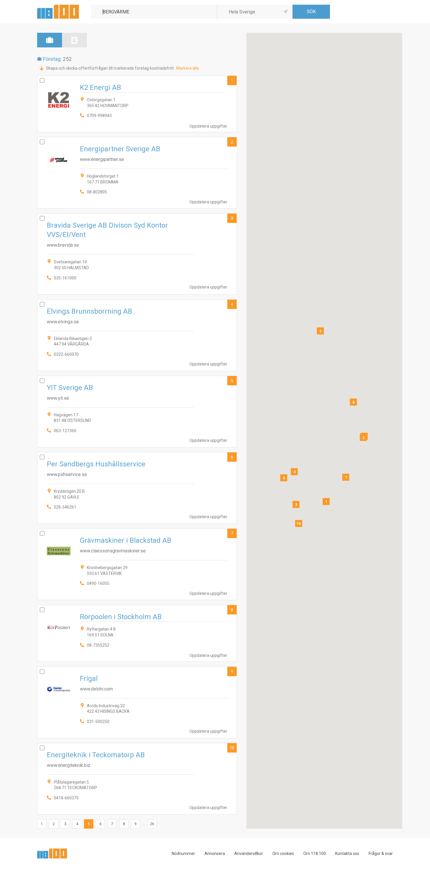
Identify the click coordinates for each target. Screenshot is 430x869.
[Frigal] (137, 702)
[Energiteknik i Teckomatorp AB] (137, 778)
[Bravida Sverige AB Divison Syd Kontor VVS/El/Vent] (137, 254)
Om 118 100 (314, 853)
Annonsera (214, 853)
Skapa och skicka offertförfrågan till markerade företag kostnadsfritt (110, 68)
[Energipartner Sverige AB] (137, 172)
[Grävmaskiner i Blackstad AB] (137, 564)
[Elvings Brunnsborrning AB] (137, 335)
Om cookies (283, 853)
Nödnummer (183, 853)
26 (152, 824)
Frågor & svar (381, 853)
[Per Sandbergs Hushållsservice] (137, 487)
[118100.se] (58, 7)
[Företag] (49, 40)
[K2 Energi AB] (137, 104)
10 (232, 748)
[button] (326, 501)
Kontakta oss (347, 853)
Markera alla (187, 68)
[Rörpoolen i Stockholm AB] (137, 633)
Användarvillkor (248, 853)
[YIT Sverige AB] (137, 411)
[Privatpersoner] (74, 40)
